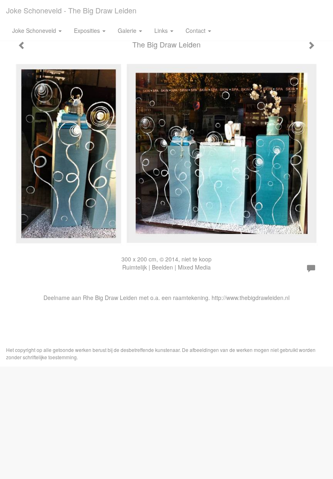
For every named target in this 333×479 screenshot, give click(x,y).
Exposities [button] (88, 30)
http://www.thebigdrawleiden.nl (251, 297)
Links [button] (161, 30)
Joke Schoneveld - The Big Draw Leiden (71, 10)
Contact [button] (196, 30)
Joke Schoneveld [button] (35, 30)
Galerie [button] (128, 30)
